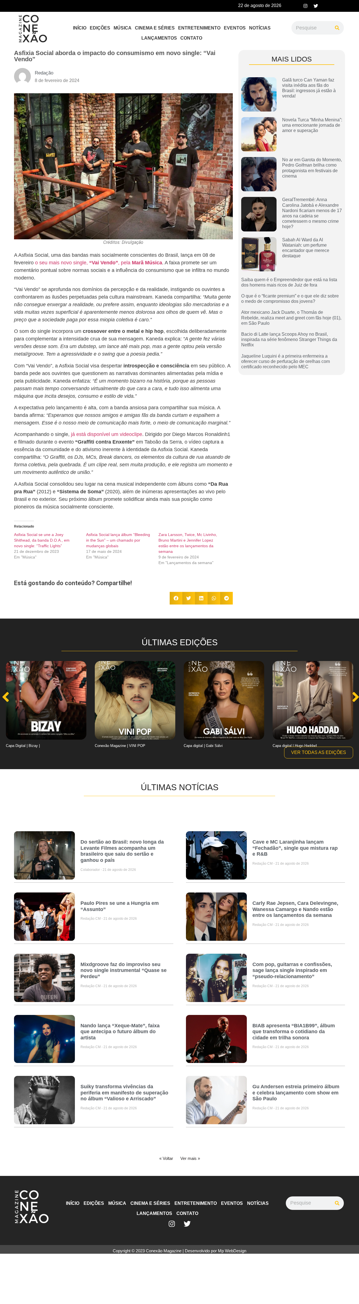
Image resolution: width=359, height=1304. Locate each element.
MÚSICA (123, 28)
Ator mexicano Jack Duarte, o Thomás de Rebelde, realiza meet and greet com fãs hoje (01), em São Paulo (291, 317)
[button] (176, 598)
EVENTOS (235, 28)
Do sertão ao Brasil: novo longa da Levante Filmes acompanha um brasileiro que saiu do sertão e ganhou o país (122, 851)
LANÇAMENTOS (159, 38)
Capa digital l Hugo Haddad (295, 746)
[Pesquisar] (337, 28)
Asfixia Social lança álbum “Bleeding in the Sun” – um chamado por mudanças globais (118, 540)
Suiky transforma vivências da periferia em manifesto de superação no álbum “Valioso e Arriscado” (124, 1092)
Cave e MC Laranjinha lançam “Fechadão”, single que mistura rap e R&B (295, 848)
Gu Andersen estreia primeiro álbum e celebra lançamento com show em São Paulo (295, 1092)
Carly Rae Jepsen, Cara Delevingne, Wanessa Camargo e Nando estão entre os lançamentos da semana (295, 909)
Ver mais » (190, 1158)
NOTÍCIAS (260, 28)
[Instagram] (305, 5)
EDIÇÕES (100, 28)
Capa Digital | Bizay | (23, 746)
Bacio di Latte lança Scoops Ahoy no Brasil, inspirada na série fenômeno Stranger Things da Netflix (289, 339)
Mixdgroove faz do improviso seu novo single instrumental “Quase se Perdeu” (123, 970)
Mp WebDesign (232, 1250)
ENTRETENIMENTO (199, 28)
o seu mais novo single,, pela (98, 262)
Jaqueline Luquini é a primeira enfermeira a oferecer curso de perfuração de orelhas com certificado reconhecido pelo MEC (285, 361)
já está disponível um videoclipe (106, 434)
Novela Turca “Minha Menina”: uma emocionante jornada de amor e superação (312, 125)
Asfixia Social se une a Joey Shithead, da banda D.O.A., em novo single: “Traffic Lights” (42, 540)
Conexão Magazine (163, 1250)
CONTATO (191, 38)
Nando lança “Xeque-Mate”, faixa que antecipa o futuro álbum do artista (120, 1032)
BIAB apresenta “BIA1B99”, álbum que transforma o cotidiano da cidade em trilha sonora (293, 1032)
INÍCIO (79, 28)
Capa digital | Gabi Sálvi (203, 746)
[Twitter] (315, 5)
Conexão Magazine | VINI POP (120, 746)
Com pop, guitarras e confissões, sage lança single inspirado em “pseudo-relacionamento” (292, 970)
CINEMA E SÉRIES (155, 28)
